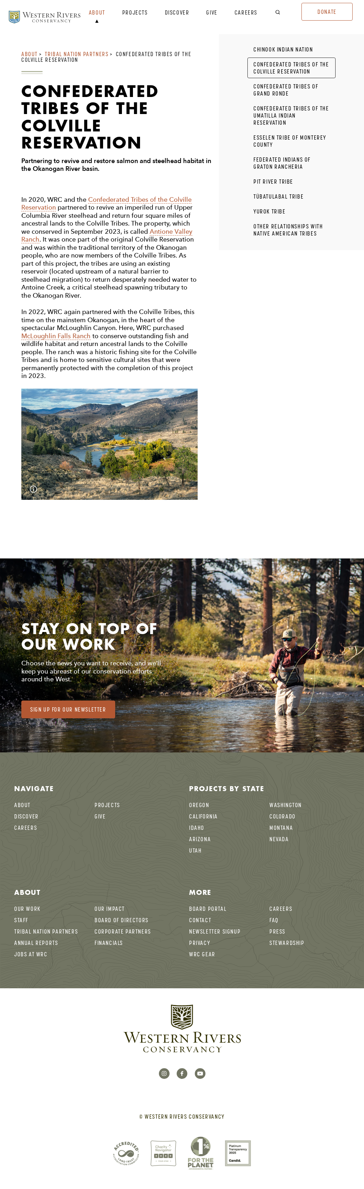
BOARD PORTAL (207, 908)
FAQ (274, 920)
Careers (246, 13)
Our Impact (110, 908)
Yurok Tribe (269, 211)
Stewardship (287, 942)
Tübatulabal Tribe (278, 196)
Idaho (196, 827)
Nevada (279, 839)
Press (277, 931)
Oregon (199, 805)
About (97, 13)
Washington (285, 805)
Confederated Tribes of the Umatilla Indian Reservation (291, 115)
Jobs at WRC (31, 954)
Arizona (200, 839)
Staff (21, 920)
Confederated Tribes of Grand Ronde (285, 90)
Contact (200, 920)
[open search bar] (282, 12)
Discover (177, 13)
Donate (327, 11)
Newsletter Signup (215, 931)
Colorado (282, 816)
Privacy (199, 942)
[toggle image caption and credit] (33, 489)
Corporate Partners (123, 931)
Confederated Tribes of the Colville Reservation (291, 68)
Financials (109, 942)
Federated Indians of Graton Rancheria (282, 163)
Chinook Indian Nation (283, 49)
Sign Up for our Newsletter (68, 709)
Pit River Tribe (273, 181)
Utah (195, 850)
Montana (281, 827)
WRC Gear (202, 954)
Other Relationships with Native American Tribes (288, 230)
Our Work (27, 908)
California (203, 816)
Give (211, 13)
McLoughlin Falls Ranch (56, 336)
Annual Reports (36, 942)
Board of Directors (122, 920)
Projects (135, 13)
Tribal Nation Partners (76, 54)
